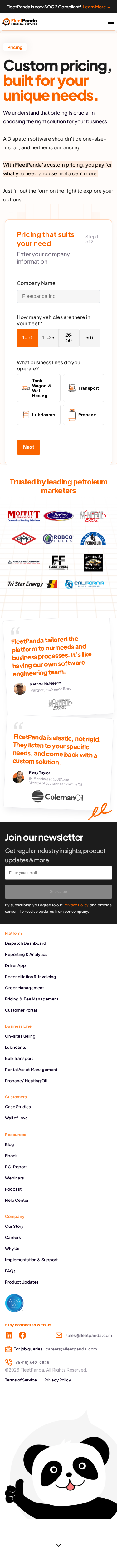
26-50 (68, 337)
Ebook (11, 1155)
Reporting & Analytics (26, 954)
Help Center (17, 1200)
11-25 (48, 337)
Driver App (15, 965)
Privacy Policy (57, 1379)
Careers (13, 1237)
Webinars (14, 1177)
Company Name (36, 283)
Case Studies (18, 1106)
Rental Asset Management (31, 1069)
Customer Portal (21, 1010)
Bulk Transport (19, 1058)
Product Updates (22, 1282)
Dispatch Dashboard (25, 943)
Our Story (14, 1226)
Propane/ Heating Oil (26, 1080)
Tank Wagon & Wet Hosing (41, 388)
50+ (89, 337)
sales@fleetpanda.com (89, 1335)
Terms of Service (21, 1379)
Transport (88, 388)
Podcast (13, 1189)
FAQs (10, 1270)
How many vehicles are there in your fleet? (53, 320)
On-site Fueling (20, 1036)
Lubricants (43, 414)
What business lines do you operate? (48, 365)
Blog (9, 1144)
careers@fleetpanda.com (71, 1348)
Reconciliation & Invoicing (30, 976)
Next (28, 447)
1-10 (27, 337)
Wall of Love (16, 1117)
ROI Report (16, 1166)
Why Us (12, 1248)
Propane (87, 414)
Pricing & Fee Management (31, 998)
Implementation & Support (31, 1259)
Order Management (24, 987)
